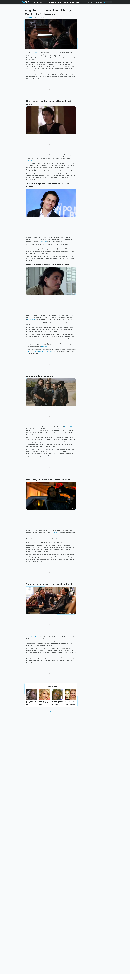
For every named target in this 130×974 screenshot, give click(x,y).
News (77, 2)
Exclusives (34, 2)
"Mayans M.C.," (68, 427)
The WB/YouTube (72, 133)
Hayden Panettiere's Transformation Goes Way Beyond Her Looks (70, 703)
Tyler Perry (44, 241)
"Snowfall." (55, 532)
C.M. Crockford (29, 17)
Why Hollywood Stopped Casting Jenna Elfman (44, 703)
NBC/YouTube (72, 293)
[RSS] (101, 2)
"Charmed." (29, 160)
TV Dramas (34, 7)
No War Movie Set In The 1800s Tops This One (31, 703)
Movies (42, 2)
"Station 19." (33, 637)
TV (46, 2)
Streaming (52, 2)
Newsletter (108, 2)
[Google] (98, 2)
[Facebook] (86, 2)
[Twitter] (91, 2)
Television (27, 7)
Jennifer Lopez (31, 319)
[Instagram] (93, 2)
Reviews (72, 2)
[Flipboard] (96, 2)
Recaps (59, 2)
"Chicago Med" (37, 52)
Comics (65, 2)
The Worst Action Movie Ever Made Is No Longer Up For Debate (57, 703)
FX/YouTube (73, 405)
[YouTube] (89, 2)
